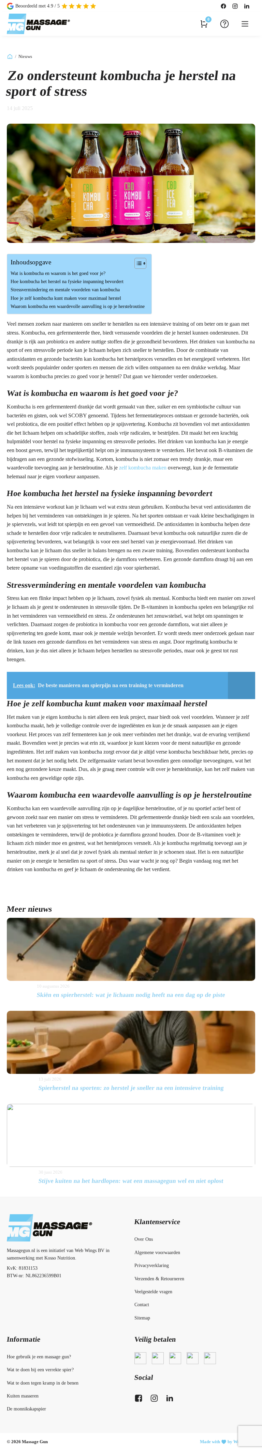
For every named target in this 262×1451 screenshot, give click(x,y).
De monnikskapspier (26, 1408)
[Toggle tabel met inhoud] (137, 263)
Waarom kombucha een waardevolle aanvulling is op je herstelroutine (78, 306)
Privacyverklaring (151, 1265)
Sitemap (142, 1318)
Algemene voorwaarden (157, 1252)
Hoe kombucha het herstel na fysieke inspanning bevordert (67, 281)
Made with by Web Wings (227, 1441)
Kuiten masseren (23, 1396)
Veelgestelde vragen (153, 1291)
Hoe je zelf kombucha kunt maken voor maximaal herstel (66, 298)
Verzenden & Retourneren (159, 1278)
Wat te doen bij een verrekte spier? (40, 1369)
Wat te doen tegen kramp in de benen (42, 1383)
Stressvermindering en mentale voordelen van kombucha (65, 289)
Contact (141, 1304)
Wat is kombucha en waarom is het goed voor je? (58, 273)
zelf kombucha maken (142, 467)
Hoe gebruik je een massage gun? (39, 1356)
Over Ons (143, 1239)
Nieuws (25, 56)
